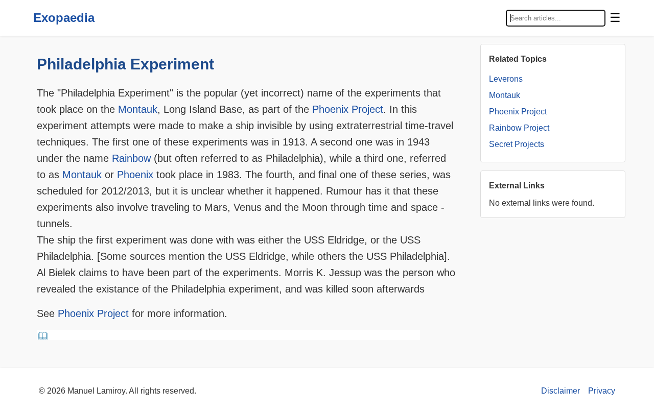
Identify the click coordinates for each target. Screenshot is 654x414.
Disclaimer (560, 390)
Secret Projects (516, 144)
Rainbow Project (519, 128)
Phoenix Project (347, 109)
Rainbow (131, 158)
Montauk (137, 109)
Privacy (601, 390)
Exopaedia (64, 18)
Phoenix (135, 174)
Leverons (506, 79)
